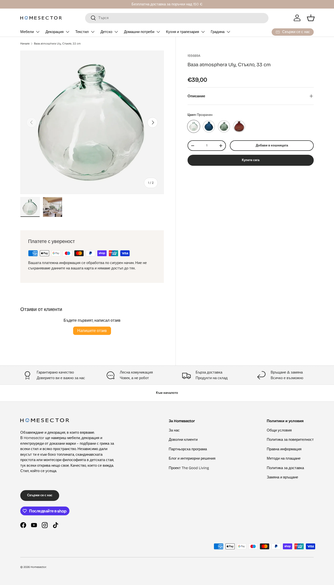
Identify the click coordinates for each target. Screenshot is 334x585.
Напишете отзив (92, 330)
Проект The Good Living (189, 468)
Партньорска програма (188, 449)
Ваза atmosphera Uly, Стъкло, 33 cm (57, 43)
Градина (217, 32)
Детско (106, 32)
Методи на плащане (284, 458)
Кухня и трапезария (182, 32)
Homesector (38, 567)
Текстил (82, 32)
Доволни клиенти (183, 439)
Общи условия (279, 430)
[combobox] (176, 18)
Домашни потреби (139, 32)
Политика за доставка (285, 468)
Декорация (54, 32)
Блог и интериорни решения (192, 458)
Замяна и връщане (282, 477)
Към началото (167, 393)
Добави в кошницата (272, 145)
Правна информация (284, 449)
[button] (310, 17)
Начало (25, 43)
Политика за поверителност (290, 439)
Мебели (27, 32)
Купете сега (250, 160)
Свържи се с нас (39, 495)
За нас (174, 430)
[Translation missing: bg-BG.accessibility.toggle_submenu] (38, 32)
